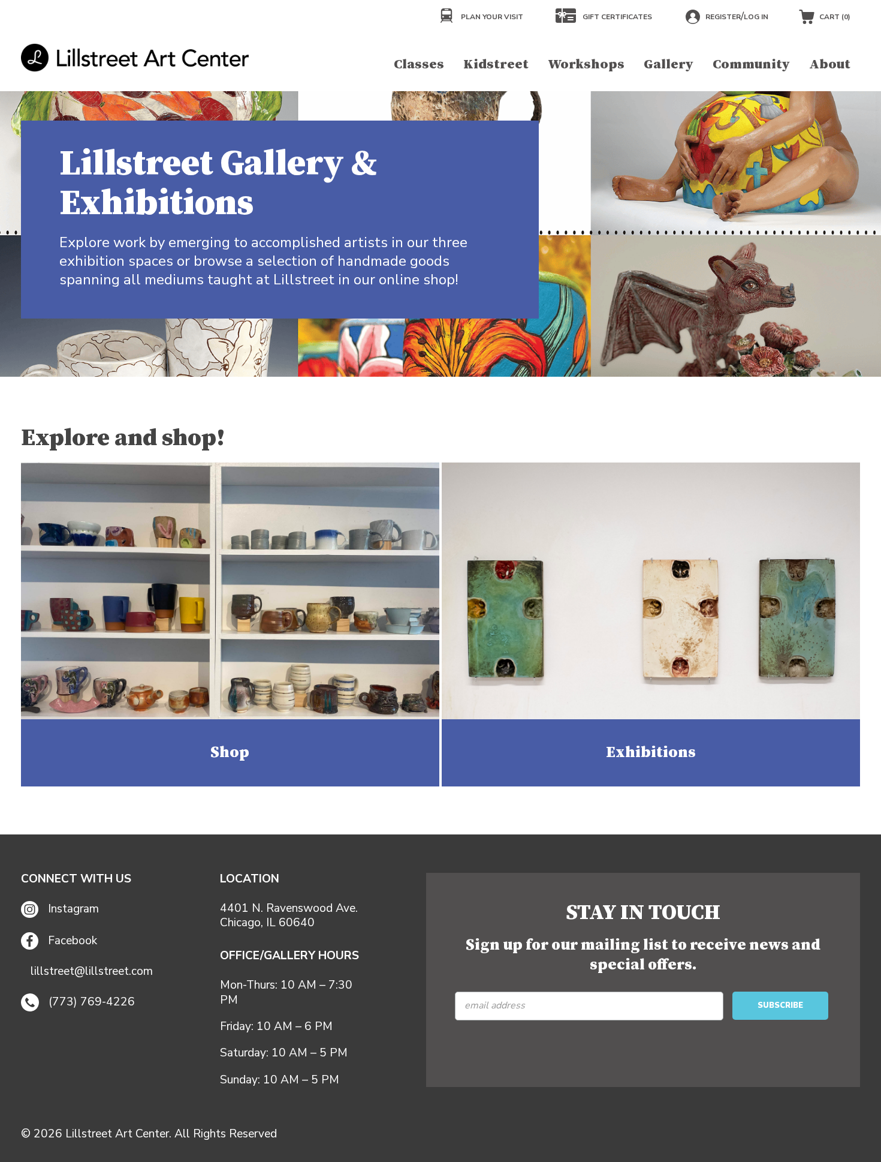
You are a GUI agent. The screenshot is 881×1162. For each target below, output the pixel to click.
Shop (229, 752)
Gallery (668, 64)
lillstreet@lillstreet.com (92, 971)
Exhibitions (651, 752)
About (829, 64)
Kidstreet (496, 64)
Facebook (72, 940)
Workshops (586, 64)
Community (751, 64)
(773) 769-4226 (92, 1002)
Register (723, 16)
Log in (756, 16)
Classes (419, 64)
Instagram (73, 909)
